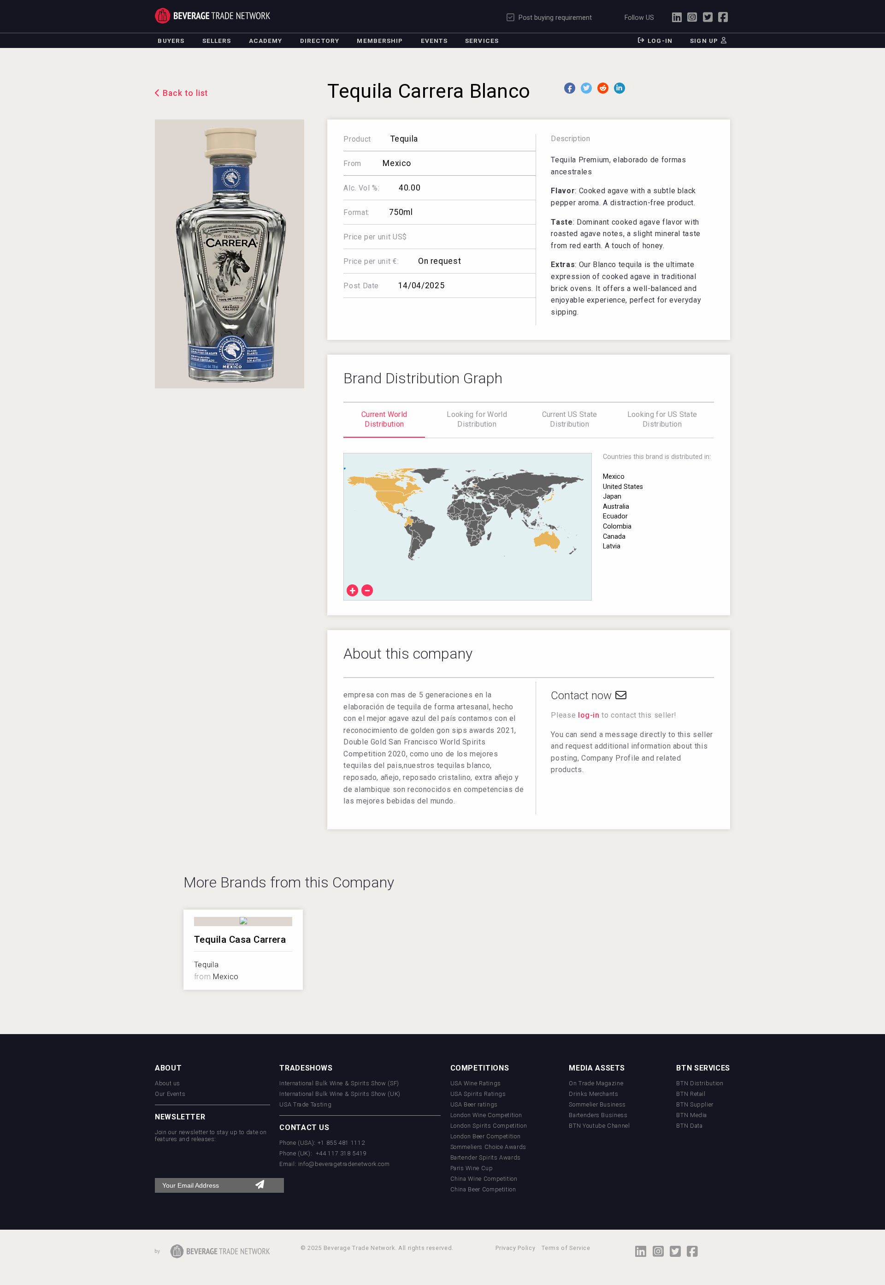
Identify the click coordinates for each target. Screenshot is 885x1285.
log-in (589, 715)
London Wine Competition (486, 1115)
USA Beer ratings (474, 1104)
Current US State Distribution (569, 419)
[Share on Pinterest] (636, 88)
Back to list (185, 93)
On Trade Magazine (596, 1083)
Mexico (396, 163)
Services (482, 40)
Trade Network (212, 16)
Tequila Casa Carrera (240, 939)
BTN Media (691, 1115)
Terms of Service (566, 1247)
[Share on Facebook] (569, 88)
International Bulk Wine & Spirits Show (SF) (339, 1083)
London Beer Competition (485, 1136)
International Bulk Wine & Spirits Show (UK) (340, 1093)
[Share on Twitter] (586, 88)
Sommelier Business (597, 1104)
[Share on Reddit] (602, 88)
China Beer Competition (483, 1189)
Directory (319, 40)
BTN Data (689, 1125)
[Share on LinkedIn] (619, 88)
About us (167, 1083)
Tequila (404, 138)
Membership (380, 40)
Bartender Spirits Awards (485, 1157)
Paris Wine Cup (471, 1168)
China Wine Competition (484, 1178)
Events (434, 40)
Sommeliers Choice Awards (488, 1146)
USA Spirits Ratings (478, 1093)
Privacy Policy (515, 1247)
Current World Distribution (384, 419)
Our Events (170, 1093)
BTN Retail (690, 1093)
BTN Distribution (699, 1083)
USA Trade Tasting (305, 1104)
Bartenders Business (598, 1115)
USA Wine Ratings (475, 1083)
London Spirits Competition (488, 1125)
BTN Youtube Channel (599, 1125)
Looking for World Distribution (477, 419)
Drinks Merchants (593, 1093)
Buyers (171, 40)
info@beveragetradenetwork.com (344, 1163)
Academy (266, 40)
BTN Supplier (695, 1104)
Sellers (216, 40)
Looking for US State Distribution (662, 419)
